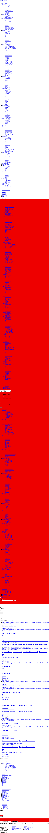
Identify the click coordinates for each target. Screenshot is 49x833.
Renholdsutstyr (5, 163)
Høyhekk (6, 60)
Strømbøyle (7, 769)
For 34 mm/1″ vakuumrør (9, 46)
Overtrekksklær (8, 112)
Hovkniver (7, 120)
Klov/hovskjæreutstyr (6, 118)
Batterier (6, 90)
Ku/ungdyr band (8, 10)
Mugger (6, 38)
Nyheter (3, 797)
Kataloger (13, 827)
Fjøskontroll (4, 67)
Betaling (25, 826)
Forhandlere (4, 194)
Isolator (6, 95)
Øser (6, 43)
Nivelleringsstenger (8, 157)
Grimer (3, 97)
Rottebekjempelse (8, 117)
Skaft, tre (6, 25)
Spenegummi (4, 802)
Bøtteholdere (7, 33)
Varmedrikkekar (8, 65)
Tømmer (6, 104)
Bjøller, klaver (5, 14)
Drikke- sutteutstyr (5, 52)
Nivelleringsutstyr (5, 152)
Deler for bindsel (8, 6)
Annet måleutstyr (8, 72)
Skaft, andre (7, 26)
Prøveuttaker (7, 128)
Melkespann (7, 37)
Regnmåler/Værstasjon (9, 151)
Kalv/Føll (6, 101)
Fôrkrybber (7, 59)
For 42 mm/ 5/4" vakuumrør (30, 622)
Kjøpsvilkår (26, 829)
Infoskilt (6, 110)
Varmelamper (4, 183)
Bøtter (3, 30)
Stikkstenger (7, 160)
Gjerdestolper (7, 92)
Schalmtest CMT (5, 164)
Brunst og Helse (5, 777)
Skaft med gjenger (8, 23)
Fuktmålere (7, 154)
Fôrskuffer (7, 80)
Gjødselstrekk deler (6, 190)
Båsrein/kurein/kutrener (6, 44)
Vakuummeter (7, 74)
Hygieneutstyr (5, 105)
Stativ (6, 158)
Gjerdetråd (7, 93)
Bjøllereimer (7, 16)
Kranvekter (7, 187)
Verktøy (6, 75)
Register (4, 400)
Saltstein (6, 85)
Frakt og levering (27, 827)
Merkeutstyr (4, 125)
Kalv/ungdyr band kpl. (9, 8)
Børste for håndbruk (8, 21)
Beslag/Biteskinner (8, 56)
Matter (6, 111)
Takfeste (6, 50)
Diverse (6, 161)
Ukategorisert (4, 806)
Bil (5, 148)
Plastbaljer (7, 40)
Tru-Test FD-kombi (8, 130)
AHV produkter (8, 180)
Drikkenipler (7, 58)
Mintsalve (6, 175)
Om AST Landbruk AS (16, 828)
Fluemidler (7, 116)
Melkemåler (4, 126)
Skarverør (6, 141)
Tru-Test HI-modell (8, 133)
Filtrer (1, 815)
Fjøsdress (6, 107)
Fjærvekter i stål (8, 186)
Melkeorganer (5, 793)
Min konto (4, 193)
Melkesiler (7, 36)
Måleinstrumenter (5, 143)
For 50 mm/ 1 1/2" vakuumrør (41, 622)
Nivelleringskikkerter (9, 156)
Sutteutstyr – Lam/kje (9, 63)
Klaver (3, 787)
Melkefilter (4, 791)
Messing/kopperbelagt (9, 17)
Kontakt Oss (4, 196)
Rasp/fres (6, 122)
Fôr (5, 35)
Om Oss (3, 192)
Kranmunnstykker (8, 71)
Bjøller (3, 774)
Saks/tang (6, 123)
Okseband (7, 12)
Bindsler (4, 4)
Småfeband (7, 13)
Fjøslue (6, 108)
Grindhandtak (7, 94)
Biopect (6, 181)
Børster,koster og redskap (7, 18)
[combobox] (5, 390)
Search (3, 599)
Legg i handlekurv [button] (5, 640)
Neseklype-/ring (8, 82)
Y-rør (6, 142)
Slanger (3, 165)
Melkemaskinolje (8, 139)
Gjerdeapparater (8, 91)
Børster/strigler (7, 78)
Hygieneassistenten (8, 138)
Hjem (1, 605)
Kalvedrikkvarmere (8, 61)
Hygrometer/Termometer (9, 149)
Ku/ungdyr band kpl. (9, 11)
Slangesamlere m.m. (8, 170)
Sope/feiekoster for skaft (9, 28)
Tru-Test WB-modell (9, 134)
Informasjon (4, 195)
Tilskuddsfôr (4, 178)
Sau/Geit (6, 103)
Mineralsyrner (7, 182)
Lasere (6, 155)
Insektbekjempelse (5, 113)
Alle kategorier (7, 5)
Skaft (6, 86)
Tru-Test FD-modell (8, 131)
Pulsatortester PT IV (8, 73)
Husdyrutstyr (4, 784)
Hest (6, 100)
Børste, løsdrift (7, 22)
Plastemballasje (8, 41)
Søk (15, 600)
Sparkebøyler (7, 87)
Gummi (6, 167)
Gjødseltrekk (4, 782)
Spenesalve (4, 171)
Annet (6, 51)
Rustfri (6, 42)
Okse (6, 102)
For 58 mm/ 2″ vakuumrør (10, 49)
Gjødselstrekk (5, 188)
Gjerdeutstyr (4, 88)
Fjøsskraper (7, 79)
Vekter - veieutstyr (5, 808)
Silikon (6, 169)
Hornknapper (7, 81)
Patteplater (7, 83)
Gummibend (7, 70)
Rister (3, 799)
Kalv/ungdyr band (8, 7)
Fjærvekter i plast (8, 185)
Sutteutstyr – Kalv (8, 62)
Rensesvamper (7, 140)
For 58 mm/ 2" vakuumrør (43, 641)
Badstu (6, 146)
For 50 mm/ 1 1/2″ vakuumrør (10, 48)
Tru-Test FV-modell (8, 132)
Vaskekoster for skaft (9, 29)
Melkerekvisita (5, 136)
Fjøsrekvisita (4, 76)
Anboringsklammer (8, 55)
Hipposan (6, 173)
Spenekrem (7, 176)
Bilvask (6, 20)
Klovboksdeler (7, 121)
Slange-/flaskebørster (9, 27)
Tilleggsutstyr (7, 96)
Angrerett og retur (27, 828)
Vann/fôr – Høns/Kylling (9, 64)
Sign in (4, 396)
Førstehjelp (7, 109)
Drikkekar (7, 57)
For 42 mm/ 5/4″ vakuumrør (10, 47)
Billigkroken (4, 3)
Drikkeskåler (7, 34)
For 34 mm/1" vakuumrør (19, 622)
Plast (6, 168)
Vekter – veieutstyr (5, 184)
